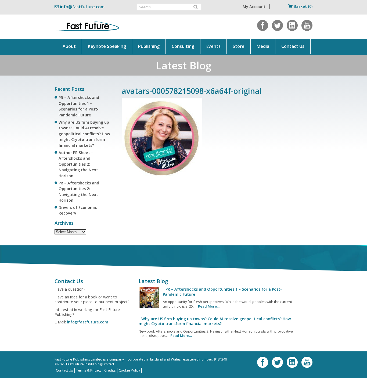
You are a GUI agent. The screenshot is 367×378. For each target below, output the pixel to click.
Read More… (209, 306)
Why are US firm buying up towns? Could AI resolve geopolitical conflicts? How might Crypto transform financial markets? (84, 134)
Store (238, 46)
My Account (254, 6)
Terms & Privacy (88, 370)
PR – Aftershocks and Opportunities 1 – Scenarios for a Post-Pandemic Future (222, 292)
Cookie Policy (129, 370)
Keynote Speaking (107, 46)
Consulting (183, 46)
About (69, 46)
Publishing (149, 46)
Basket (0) (302, 6)
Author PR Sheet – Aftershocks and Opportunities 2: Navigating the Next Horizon (78, 164)
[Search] (195, 7)
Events (213, 46)
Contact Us (292, 46)
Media (263, 46)
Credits (110, 370)
